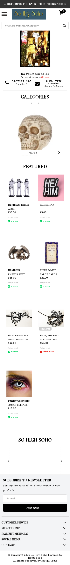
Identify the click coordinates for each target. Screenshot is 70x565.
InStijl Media (49, 560)
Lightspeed (35, 557)
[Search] (64, 25)
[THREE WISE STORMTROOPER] (19, 188)
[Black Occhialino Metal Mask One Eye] (19, 318)
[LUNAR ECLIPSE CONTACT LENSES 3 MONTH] (19, 384)
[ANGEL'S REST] (19, 253)
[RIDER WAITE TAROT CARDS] (51, 253)
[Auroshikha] (24, 461)
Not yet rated (13, 217)
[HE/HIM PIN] (51, 188)
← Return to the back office (24, 4)
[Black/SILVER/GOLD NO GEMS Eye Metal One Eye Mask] (51, 318)
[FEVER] (47, 461)
